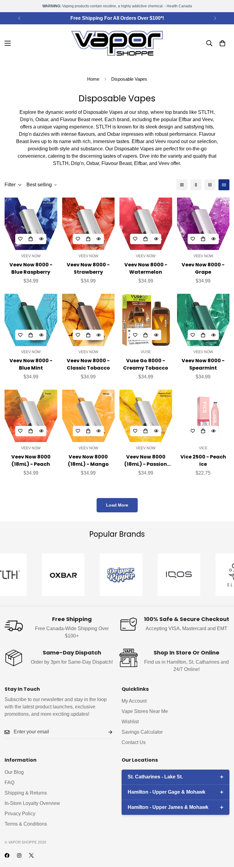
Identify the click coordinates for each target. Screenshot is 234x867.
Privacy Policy (20, 813)
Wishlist (130, 721)
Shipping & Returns (26, 792)
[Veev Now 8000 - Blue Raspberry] (31, 224)
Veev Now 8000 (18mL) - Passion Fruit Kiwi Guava (145, 460)
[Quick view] (41, 239)
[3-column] (209, 184)
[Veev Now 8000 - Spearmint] (203, 320)
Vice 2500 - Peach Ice (203, 460)
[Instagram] (19, 855)
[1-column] (181, 184)
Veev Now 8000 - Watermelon (145, 268)
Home (93, 79)
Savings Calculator (142, 732)
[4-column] (223, 184)
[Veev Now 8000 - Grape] (203, 224)
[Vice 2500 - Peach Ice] (203, 416)
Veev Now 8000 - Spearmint (203, 364)
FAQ (9, 782)
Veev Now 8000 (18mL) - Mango (88, 460)
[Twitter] (31, 855)
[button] (222, 43)
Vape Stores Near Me (145, 711)
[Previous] (19, 18)
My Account (134, 701)
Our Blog (14, 772)
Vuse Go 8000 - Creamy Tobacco (145, 364)
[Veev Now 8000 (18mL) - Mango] (88, 416)
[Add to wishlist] (20, 239)
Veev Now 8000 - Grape (203, 268)
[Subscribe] (105, 732)
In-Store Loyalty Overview (32, 803)
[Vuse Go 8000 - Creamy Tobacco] (145, 320)
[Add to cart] (31, 239)
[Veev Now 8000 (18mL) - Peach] (31, 416)
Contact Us (134, 742)
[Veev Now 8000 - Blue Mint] (31, 320)
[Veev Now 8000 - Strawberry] (88, 224)
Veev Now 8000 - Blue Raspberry (30, 268)
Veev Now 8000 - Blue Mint (30, 364)
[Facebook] (7, 855)
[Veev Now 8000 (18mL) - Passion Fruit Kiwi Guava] (145, 416)
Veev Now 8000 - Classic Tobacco (88, 364)
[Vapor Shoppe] (117, 43)
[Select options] (203, 431)
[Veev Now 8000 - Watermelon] (145, 224)
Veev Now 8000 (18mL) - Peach (31, 460)
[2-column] (195, 184)
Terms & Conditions (26, 824)
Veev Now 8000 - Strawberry (88, 268)
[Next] (215, 18)
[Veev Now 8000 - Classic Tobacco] (88, 320)
